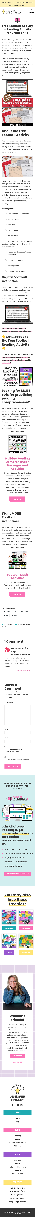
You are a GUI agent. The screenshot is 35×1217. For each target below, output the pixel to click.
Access (9, 952)
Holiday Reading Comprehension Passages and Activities (17, 463)
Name (6, 729)
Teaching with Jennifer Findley (11, 11)
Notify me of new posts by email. (16, 760)
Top (33, 1214)
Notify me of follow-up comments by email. (13, 750)
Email (7, 738)
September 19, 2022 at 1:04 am (20, 654)
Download (9, 928)
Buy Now (17, 499)
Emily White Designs (22, 1213)
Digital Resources (24, 624)
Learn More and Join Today (17, 874)
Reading (4, 627)
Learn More (17, 1062)
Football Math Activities (17, 576)
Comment (8, 703)
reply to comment (23, 671)
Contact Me (17, 1056)
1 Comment (8, 624)
